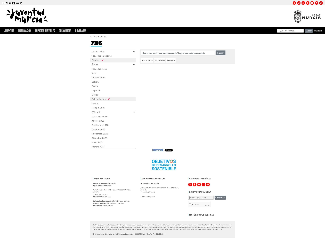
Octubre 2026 (98, 129)
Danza (95, 86)
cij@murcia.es (108, 206)
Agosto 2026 (98, 121)
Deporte (96, 90)
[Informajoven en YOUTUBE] (312, 2)
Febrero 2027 (98, 146)
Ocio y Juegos (98, 99)
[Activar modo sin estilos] (17, 3)
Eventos (102, 36)
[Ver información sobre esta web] (3, 3)
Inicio (92, 36)
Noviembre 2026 (100, 133)
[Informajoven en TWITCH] (299, 2)
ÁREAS (95, 64)
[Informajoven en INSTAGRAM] (317, 2)
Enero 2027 (97, 142)
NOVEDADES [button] (80, 30)
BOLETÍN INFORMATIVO (200, 192)
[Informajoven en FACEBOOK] (308, 2)
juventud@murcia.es (148, 196)
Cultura (95, 82)
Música (95, 95)
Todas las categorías (102, 56)
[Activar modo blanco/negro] (10, 3)
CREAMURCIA (98, 77)
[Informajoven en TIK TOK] (294, 2)
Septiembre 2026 (100, 125)
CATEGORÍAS (98, 51)
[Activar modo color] (6, 3)
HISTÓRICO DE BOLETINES (201, 215)
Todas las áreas (99, 69)
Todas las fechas (100, 116)
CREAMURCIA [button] (65, 30)
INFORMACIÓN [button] (24, 30)
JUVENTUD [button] (9, 30)
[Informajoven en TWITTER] (303, 2)
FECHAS (96, 112)
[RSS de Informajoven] (321, 2)
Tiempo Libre (98, 107)
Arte (94, 73)
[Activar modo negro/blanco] (13, 3)
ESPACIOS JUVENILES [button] (45, 30)
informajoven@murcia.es (120, 201)
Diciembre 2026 (99, 138)
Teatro (95, 103)
